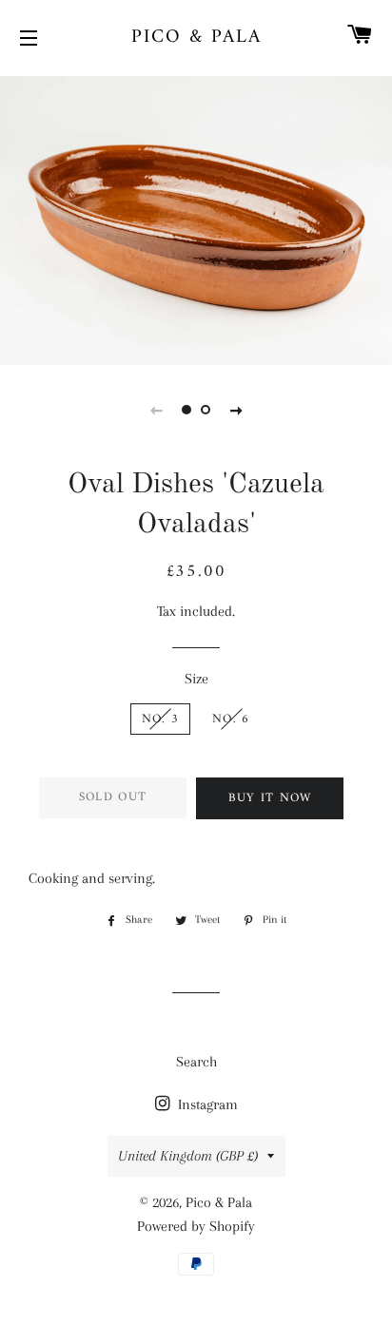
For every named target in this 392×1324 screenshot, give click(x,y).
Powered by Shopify (196, 1226)
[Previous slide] (156, 410)
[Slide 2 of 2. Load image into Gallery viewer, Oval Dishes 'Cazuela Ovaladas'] (205, 409)
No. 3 (161, 719)
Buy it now (270, 798)
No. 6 (231, 719)
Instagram (206, 1104)
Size (196, 678)
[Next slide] (236, 410)
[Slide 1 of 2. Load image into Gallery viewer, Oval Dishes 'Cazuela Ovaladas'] (186, 409)
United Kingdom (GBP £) (188, 1155)
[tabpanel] (196, 218)
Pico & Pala (196, 38)
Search (196, 1061)
